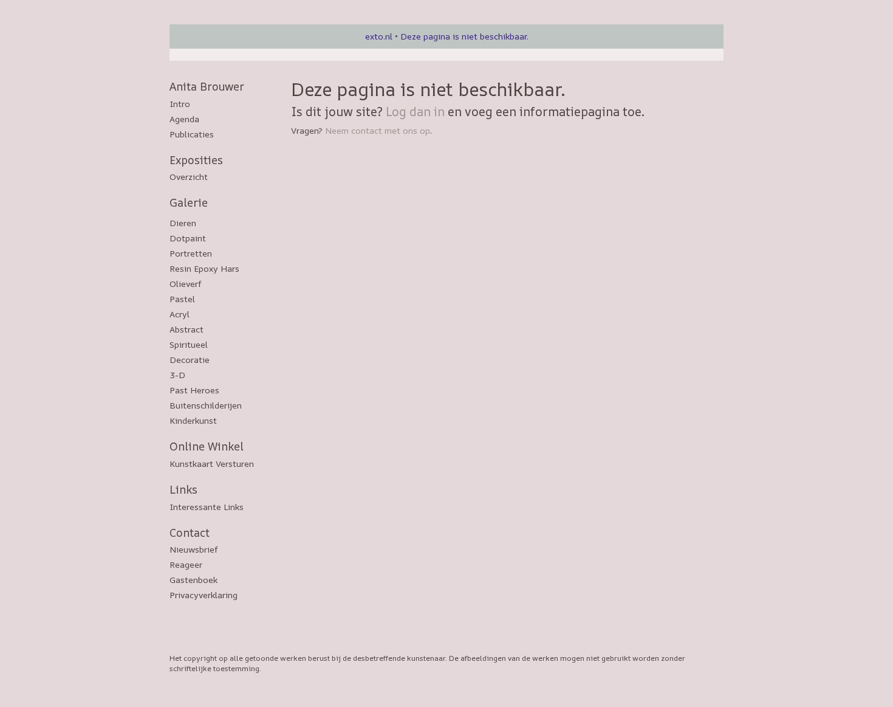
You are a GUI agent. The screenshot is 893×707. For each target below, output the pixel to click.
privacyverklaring (203, 595)
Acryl (179, 314)
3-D (177, 375)
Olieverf (185, 283)
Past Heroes (194, 390)
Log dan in (415, 111)
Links (183, 489)
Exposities (196, 160)
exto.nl (378, 36)
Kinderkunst (193, 420)
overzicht (188, 176)
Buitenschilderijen (205, 405)
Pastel (182, 299)
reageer (185, 564)
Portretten (190, 253)
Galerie (188, 202)
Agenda (184, 119)
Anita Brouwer (206, 86)
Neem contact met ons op (377, 130)
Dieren (182, 223)
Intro (179, 103)
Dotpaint (187, 238)
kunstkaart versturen (211, 463)
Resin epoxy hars (204, 268)
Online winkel (206, 446)
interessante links (206, 506)
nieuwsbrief (193, 549)
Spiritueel (188, 344)
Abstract (186, 329)
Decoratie (189, 359)
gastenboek (193, 579)
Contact (189, 532)
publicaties (191, 134)
